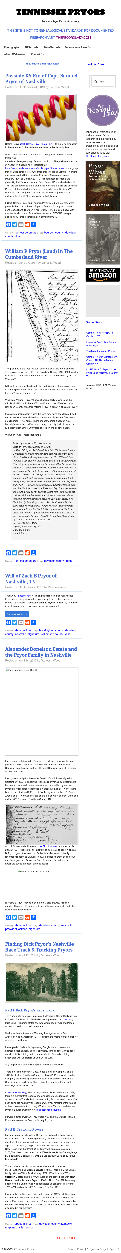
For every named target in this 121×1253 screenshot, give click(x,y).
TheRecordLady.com (73, 37)
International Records (78, 47)
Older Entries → (69, 1238)
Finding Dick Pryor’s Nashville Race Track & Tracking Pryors (39, 947)
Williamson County (52, 634)
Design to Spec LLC (109, 1249)
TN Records (31, 47)
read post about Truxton (48, 1109)
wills (67, 634)
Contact (71, 1249)
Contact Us (37, 54)
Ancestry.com (24, 595)
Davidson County (54, 561)
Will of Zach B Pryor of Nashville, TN (31, 578)
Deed (69, 561)
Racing (29, 1227)
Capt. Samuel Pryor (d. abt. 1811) (37, 143)
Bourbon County (54, 232)
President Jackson (16, 929)
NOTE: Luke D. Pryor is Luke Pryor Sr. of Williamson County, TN (102, 373)
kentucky (66, 1223)
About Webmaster (15, 54)
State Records (51, 47)
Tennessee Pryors (60, 12)
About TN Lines (23, 630)
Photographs (11, 47)
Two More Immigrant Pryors (100, 351)
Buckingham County (51, 630)
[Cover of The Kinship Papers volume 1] (103, 239)
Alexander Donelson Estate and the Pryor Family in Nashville (41, 652)
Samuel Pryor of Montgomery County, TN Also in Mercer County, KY (101, 360)
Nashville (20, 634)
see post (67, 1019)
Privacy (81, 1249)
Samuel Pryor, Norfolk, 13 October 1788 (99, 334)
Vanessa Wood (59, 87)
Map (8, 1227)
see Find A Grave (47, 846)
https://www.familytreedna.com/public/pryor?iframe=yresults (36, 168)
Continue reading (17, 614)
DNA (17, 236)
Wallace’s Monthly (17, 1092)
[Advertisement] (103, 301)
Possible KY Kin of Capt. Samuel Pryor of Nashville (41, 78)
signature (33, 634)
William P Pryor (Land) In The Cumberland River (39, 254)
